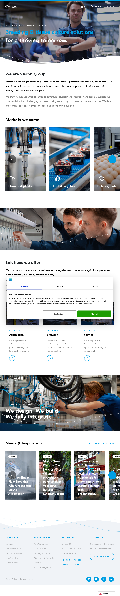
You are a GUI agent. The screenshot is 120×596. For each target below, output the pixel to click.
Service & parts (12, 563)
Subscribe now (102, 557)
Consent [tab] (24, 286)
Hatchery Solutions (42, 553)
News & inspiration (14, 553)
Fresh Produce (40, 549)
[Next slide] (112, 159)
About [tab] (95, 286)
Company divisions (14, 549)
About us (9, 544)
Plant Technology (41, 544)
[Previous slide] (12, 159)
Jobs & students (12, 558)
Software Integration (42, 567)
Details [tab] (60, 286)
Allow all (94, 314)
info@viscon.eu (71, 564)
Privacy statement (27, 579)
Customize (58, 314)
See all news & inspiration (100, 444)
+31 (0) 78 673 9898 (71, 560)
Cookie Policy (11, 579)
